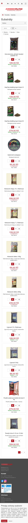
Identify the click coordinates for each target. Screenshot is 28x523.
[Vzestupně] (13, 28)
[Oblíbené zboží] (15, 3)
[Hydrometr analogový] (14, 145)
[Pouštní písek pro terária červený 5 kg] (14, 388)
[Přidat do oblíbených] (15, 59)
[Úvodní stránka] (2, 15)
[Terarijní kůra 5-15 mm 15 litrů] (14, 423)
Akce (18, 32)
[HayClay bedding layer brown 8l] (14, 111)
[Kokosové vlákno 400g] (14, 282)
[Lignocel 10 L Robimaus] (14, 317)
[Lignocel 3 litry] (14, 353)
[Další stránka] (24, 452)
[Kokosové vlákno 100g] (14, 247)
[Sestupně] (15, 28)
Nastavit (10, 521)
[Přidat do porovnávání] (19, 59)
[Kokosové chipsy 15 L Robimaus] (14, 179)
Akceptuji (4, 521)
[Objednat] (12, 59)
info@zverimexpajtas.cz (10, 477)
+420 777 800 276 (7, 476)
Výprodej (12, 32)
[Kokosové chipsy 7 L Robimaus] (14, 213)
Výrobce (4, 23)
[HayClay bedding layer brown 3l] (14, 77)
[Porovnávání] (12, 3)
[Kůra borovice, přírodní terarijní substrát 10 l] (14, 44)
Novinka (6, 34)
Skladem (6, 32)
